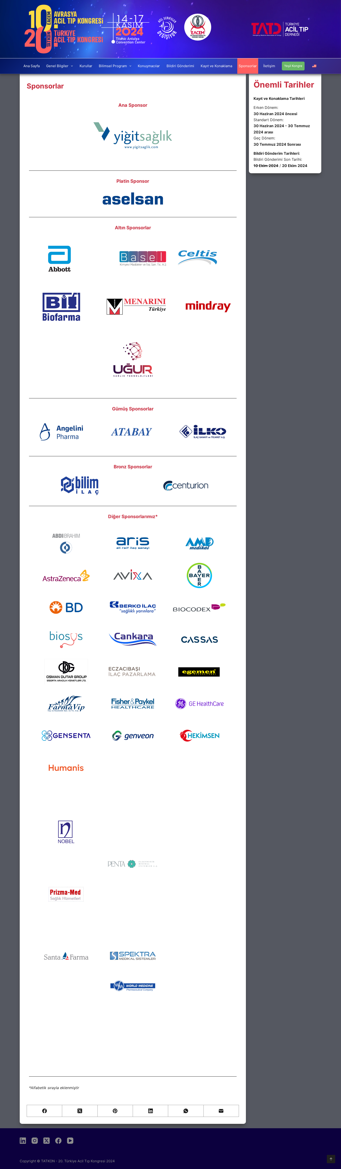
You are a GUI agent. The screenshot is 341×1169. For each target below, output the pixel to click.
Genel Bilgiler (57, 66)
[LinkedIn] (150, 1111)
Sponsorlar (248, 66)
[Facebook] (44, 1111)
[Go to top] (331, 1159)
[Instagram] (35, 1140)
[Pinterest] (115, 1111)
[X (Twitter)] (79, 1111)
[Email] (221, 1111)
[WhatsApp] (185, 1111)
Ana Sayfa (31, 66)
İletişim (269, 66)
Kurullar (86, 66)
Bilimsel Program (113, 66)
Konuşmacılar (149, 66)
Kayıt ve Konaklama (216, 66)
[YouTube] (70, 1140)
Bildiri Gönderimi (180, 66)
